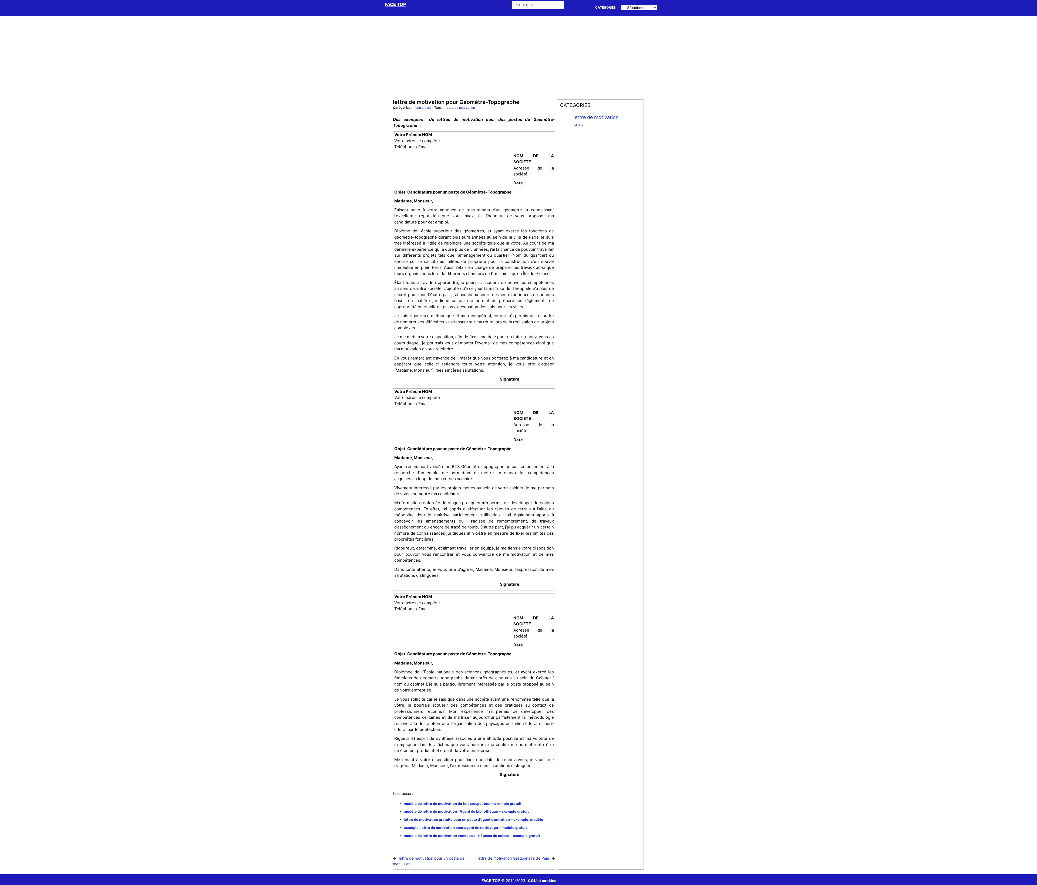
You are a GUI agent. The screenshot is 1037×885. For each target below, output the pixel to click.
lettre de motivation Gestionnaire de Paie (513, 858)
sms (578, 124)
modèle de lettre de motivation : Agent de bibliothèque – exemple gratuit (466, 811)
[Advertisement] (518, 57)
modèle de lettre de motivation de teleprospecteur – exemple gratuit (462, 803)
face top (395, 4)
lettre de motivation (460, 108)
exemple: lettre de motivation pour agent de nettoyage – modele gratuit (465, 827)
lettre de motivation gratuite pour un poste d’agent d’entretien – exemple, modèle (473, 819)
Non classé (423, 108)
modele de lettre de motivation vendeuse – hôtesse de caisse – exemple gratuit (472, 835)
